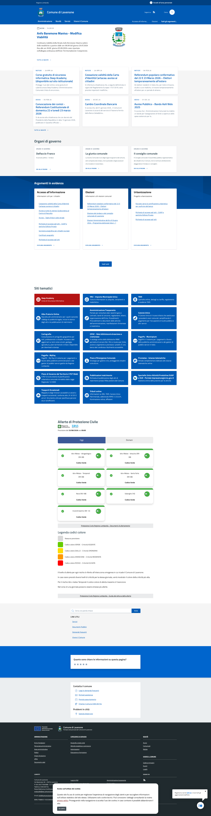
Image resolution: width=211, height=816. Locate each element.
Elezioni (155, 21)
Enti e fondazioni (39, 743)
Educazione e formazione (79, 752)
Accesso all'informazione (141, 21)
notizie (39, 70)
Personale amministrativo (42, 746)
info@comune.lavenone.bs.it (48, 795)
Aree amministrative (41, 749)
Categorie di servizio (78, 737)
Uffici (36, 759)
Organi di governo (40, 756)
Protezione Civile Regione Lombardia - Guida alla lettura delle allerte (105, 596)
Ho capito (62, 809)
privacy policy (62, 800)
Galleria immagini (148, 763)
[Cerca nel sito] (172, 12)
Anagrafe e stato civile (78, 743)
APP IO (189, 793)
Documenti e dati (39, 762)
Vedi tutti (105, 264)
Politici (36, 752)
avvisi (38, 99)
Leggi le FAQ (74, 780)
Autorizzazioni (75, 749)
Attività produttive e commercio (81, 746)
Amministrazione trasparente (116, 780)
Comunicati (146, 746)
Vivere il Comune (149, 756)
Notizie (145, 749)
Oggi (82, 440)
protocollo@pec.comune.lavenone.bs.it (46, 791)
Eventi (145, 766)
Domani (129, 440)
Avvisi (145, 743)
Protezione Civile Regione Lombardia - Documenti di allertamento (105, 525)
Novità (145, 737)
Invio (136, 610)
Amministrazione (40, 737)
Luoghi (145, 769)
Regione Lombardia (42, 3)
